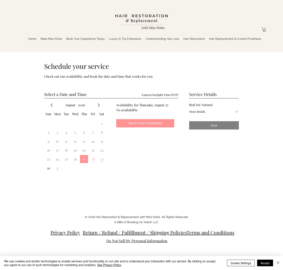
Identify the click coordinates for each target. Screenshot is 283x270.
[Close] (278, 263)
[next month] (98, 105)
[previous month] (51, 105)
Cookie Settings (241, 263)
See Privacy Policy (109, 265)
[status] (160, 95)
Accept (265, 263)
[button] (264, 29)
